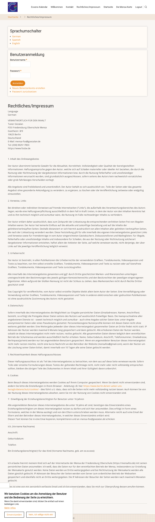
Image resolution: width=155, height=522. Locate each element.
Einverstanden (14, 514)
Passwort (15, 70)
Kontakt (69, 7)
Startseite (108, 7)
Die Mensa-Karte (124, 7)
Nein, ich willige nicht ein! (41, 514)
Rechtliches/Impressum (88, 7)
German (16, 36)
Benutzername (17, 59)
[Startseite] (13, 6)
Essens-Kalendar (39, 7)
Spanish (16, 39)
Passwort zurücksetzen (24, 91)
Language (13, 111)
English (16, 43)
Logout (138, 7)
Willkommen (57, 7)
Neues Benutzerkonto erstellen (28, 88)
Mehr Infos (10, 507)
